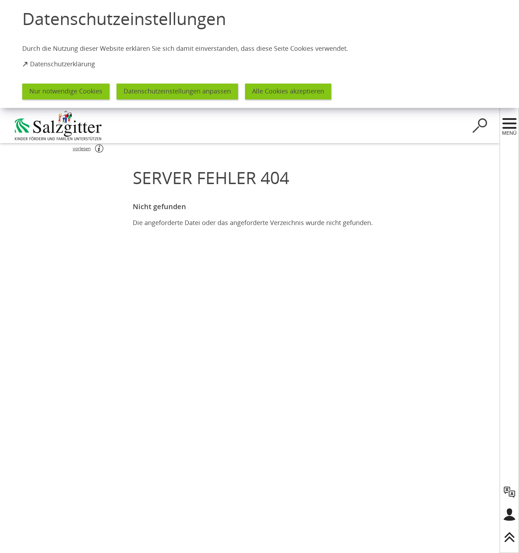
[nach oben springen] (509, 537)
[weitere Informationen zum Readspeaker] (99, 148)
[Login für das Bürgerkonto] (509, 515)
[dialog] (259, 54)
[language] (509, 492)
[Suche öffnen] (480, 125)
